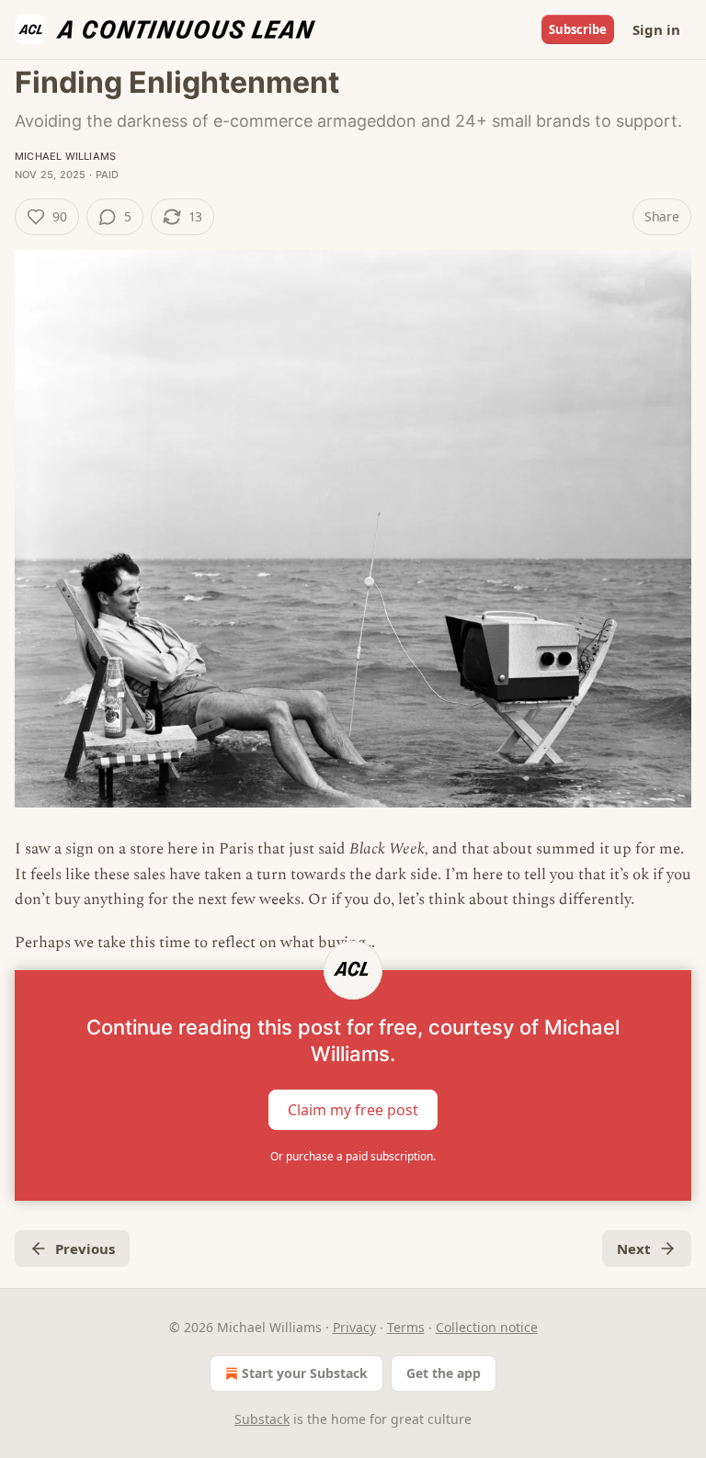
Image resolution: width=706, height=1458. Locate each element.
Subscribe (578, 29)
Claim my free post (353, 1110)
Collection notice (487, 1327)
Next (634, 1248)
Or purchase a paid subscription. (353, 1156)
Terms (406, 1327)
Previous (85, 1248)
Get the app (443, 1373)
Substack (262, 1419)
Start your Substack (305, 1373)
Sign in (656, 29)
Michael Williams (65, 156)
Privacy (354, 1327)
